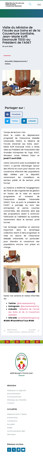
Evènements (12, 417)
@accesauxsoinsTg (26, 303)
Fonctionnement (14, 397)
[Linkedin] (18, 450)
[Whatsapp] (9, 450)
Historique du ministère (16, 400)
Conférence (12, 421)
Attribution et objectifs (16, 390)
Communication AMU (16, 431)
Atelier (9, 428)
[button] (14, 114)
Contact (10, 403)
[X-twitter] (14, 450)
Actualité (9, 61)
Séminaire (11, 434)
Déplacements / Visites (17, 414)
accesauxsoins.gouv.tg (28, 317)
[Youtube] (23, 450)
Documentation (14, 393)
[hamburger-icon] (39, 4)
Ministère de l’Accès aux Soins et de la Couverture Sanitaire (14, 4)
